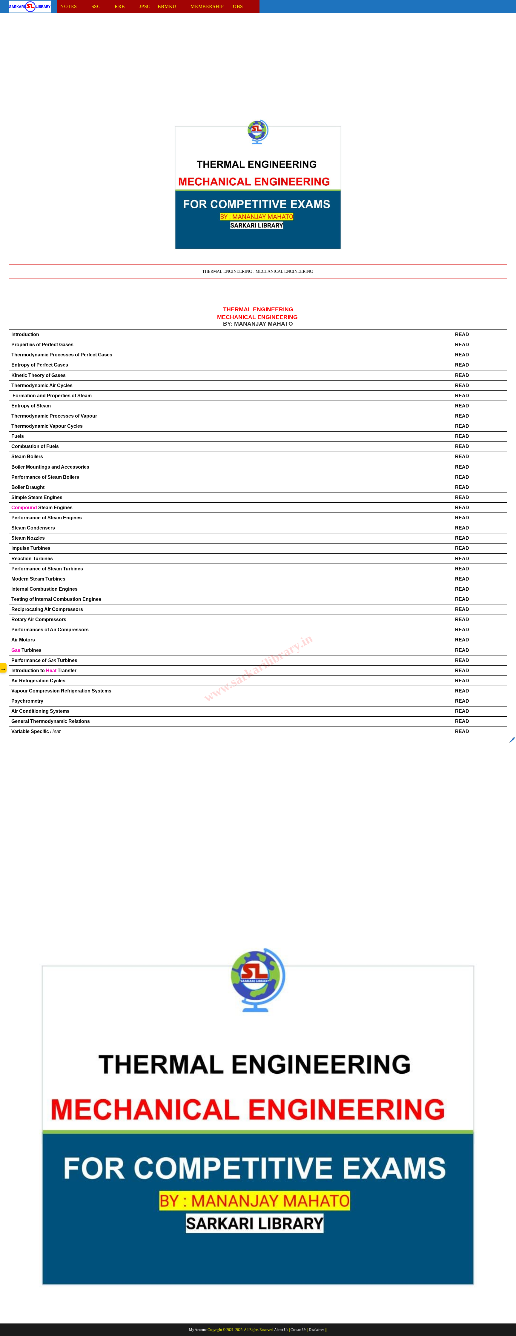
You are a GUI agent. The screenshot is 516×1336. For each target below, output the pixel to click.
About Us (281, 1330)
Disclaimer (316, 1330)
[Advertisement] (188, 66)
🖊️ (512, 740)
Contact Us (298, 1330)
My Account (198, 1330)
